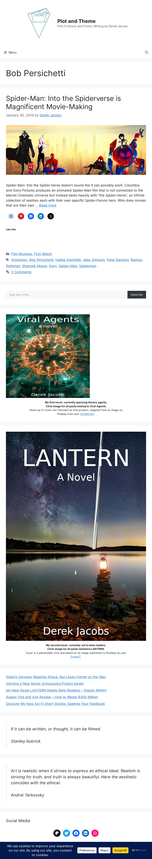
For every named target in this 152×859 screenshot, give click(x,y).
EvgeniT (76, 656)
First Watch (43, 254)
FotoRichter (87, 413)
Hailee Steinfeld (68, 260)
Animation (19, 260)
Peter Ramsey (118, 260)
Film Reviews (21, 254)
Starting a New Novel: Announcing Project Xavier (45, 684)
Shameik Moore (34, 266)
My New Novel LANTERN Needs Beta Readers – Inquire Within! (56, 690)
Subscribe (137, 294)
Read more (47, 205)
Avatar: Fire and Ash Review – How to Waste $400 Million (52, 697)
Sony (53, 266)
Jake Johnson (94, 260)
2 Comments (21, 272)
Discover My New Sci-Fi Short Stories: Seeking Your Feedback (55, 704)
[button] (146, 52)
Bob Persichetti (41, 260)
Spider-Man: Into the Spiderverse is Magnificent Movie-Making (63, 102)
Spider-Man (68, 266)
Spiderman (87, 266)
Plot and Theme (76, 21)
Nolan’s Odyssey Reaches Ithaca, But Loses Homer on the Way (56, 677)
